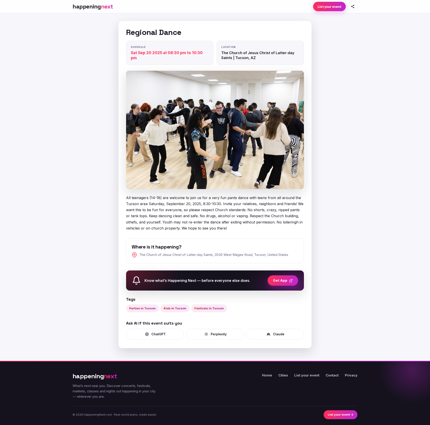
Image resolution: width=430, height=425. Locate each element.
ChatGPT (158, 334)
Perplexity (219, 334)
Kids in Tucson (175, 308)
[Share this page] (352, 6)
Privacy (351, 375)
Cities (283, 375)
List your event (329, 6)
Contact (332, 375)
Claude (278, 334)
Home (267, 375)
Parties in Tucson (142, 308)
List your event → (340, 414)
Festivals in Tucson (209, 308)
